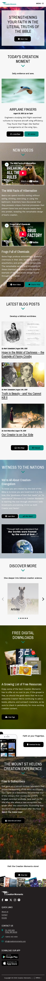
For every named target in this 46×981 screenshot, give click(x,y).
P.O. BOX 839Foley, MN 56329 (11, 931)
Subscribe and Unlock (14, 820)
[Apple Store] (10, 963)
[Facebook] (2, 900)
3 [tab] (22, 618)
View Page (11, 717)
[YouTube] (6, 900)
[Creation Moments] (9, 3)
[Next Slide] (43, 599)
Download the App (34, 744)
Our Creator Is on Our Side (17, 434)
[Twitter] (11, 900)
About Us (5, 911)
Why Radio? (29, 516)
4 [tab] (23, 618)
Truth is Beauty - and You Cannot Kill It (21, 395)
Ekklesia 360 (37, 978)
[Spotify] (19, 900)
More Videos (16, 284)
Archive (32, 134)
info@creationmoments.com (15, 941)
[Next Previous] (3, 599)
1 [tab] (18, 618)
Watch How (23, 39)
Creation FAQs (35, 284)
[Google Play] (10, 956)
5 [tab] (25, 618)
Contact (4, 915)
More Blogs (20, 448)
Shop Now (23, 875)
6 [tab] (27, 618)
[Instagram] (15, 900)
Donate (4, 918)
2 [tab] (20, 618)
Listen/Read (16, 134)
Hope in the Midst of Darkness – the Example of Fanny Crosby (23, 354)
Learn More (11, 516)
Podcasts (37, 448)
